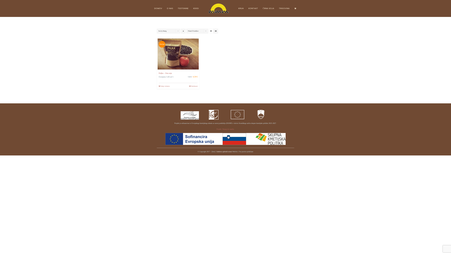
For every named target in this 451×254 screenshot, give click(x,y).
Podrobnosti (194, 86)
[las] (190, 112)
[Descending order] (183, 31)
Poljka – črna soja (165, 73)
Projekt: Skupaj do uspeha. (225, 129)
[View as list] (215, 31)
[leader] (213, 108)
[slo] (261, 108)
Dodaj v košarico (165, 86)
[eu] (237, 108)
